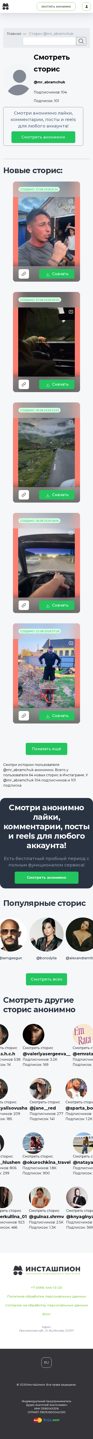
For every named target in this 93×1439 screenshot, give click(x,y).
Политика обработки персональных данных (46, 1296)
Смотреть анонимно (43, 137)
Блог (46, 1314)
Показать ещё (46, 749)
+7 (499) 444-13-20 (46, 1287)
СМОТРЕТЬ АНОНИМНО (56, 6)
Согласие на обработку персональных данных (46, 1305)
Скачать (60, 274)
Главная (14, 34)
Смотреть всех (46, 979)
